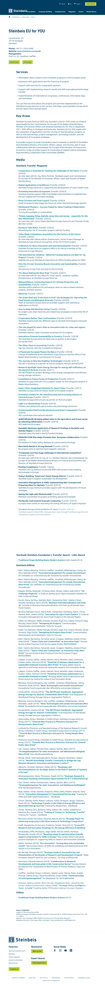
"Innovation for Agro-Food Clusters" (62, 614)
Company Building (45, 12)
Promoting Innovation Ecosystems (34, 191)
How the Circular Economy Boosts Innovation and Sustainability (48, 264)
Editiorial (22, 294)
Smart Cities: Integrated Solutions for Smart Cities (41, 388)
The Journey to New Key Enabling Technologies (40, 361)
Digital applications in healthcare (33, 185)
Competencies (60, 12)
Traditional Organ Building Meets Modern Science (41, 560)
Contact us (14, 969)
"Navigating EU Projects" (50, 623)
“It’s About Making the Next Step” (34, 273)
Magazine (71, 12)
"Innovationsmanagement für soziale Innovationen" (62, 573)
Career (81, 12)
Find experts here (39, 963)
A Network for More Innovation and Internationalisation (44, 246)
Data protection (56, 977)
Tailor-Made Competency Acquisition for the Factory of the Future (49, 234)
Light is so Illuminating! (29, 403)
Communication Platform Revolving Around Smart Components (48, 410)
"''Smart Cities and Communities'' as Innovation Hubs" (55, 641)
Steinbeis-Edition (69, 977)
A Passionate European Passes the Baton (37, 352)
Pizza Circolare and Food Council (33, 200)
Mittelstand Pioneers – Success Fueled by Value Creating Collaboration (51, 207)
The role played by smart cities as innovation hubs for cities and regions (51, 327)
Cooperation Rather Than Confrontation (37, 318)
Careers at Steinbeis (15, 960)
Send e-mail (14, 62)
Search (63, 4)
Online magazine (14, 957)
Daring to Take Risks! (28, 228)
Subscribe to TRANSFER (18, 977)
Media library (91, 12)
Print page (27, 62)
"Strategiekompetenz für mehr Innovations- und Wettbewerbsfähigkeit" (52, 785)
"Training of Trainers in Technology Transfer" (64, 812)
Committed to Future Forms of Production (38, 379)
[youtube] (65, 950)
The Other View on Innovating (32, 345)
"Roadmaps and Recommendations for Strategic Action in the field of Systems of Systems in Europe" (52, 769)
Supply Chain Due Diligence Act (51, 980)
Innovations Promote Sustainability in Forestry (40, 336)
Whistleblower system (84, 977)
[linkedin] (71, 950)
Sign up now (37, 951)
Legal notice (32, 977)
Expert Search (91, 4)
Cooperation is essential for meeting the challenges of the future (48, 171)
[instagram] (60, 950)
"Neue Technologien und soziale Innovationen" (62, 685)
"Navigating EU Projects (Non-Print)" (55, 632)
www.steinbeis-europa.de (29, 51)
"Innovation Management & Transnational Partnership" (50, 794)
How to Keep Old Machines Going (33, 309)
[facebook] (55, 950)
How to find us (44, 977)
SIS (70, 4)
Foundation (31, 12)
